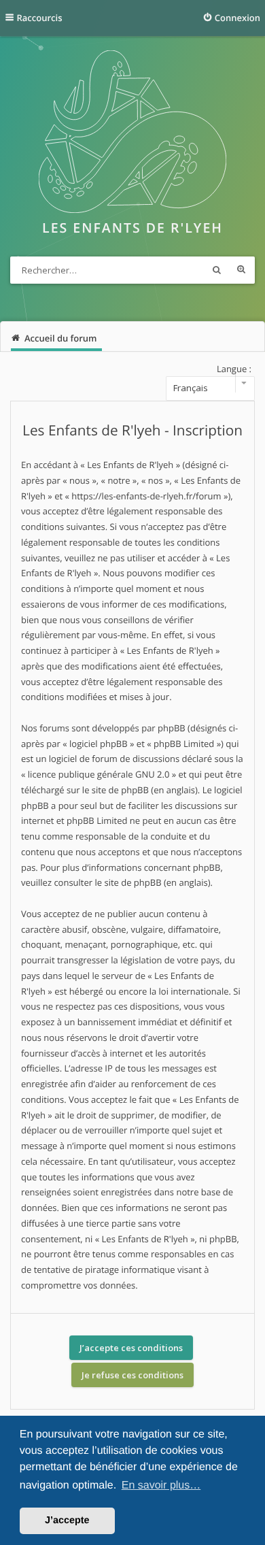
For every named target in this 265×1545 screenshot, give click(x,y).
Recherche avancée (241, 270)
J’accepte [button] (67, 1520)
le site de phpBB (115, 790)
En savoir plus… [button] (161, 1485)
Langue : (234, 369)
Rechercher (217, 270)
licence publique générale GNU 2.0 (99, 774)
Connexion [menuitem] (237, 18)
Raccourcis (40, 18)
